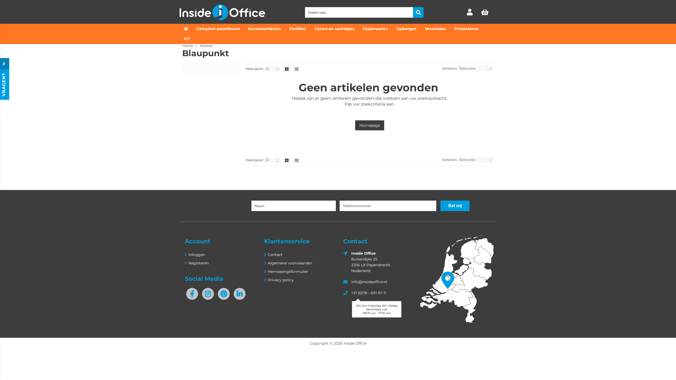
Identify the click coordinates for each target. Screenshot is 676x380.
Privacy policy (281, 280)
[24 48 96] (273, 68)
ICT (187, 38)
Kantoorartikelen (264, 28)
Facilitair (297, 28)
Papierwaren (375, 28)
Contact (275, 254)
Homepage (369, 125)
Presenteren (466, 28)
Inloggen (197, 254)
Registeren (199, 263)
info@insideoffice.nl (369, 281)
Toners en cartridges (334, 28)
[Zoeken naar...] (418, 12)
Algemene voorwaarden (290, 263)
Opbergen (406, 28)
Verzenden (435, 28)
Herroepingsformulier (288, 271)
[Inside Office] (222, 19)
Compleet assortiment (218, 28)
